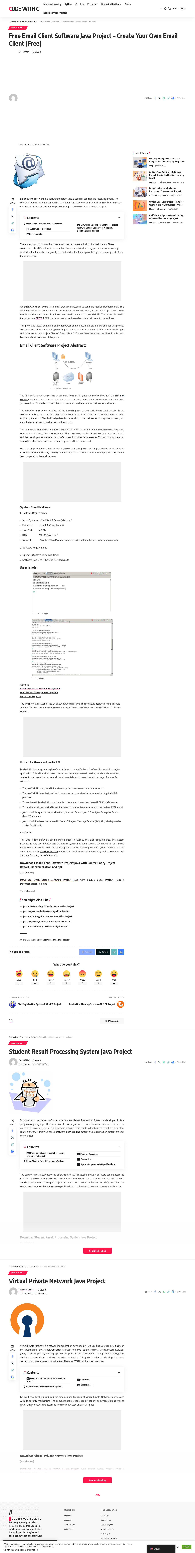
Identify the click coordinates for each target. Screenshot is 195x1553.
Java (54, 940)
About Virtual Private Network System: (44, 1386)
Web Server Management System (39, 692)
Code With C (24, 8)
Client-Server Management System (40, 688)
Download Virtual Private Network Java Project (46, 1380)
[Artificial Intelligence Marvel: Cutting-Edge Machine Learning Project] (140, 219)
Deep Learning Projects (158, 195)
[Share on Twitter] (159, 98)
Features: (84, 1379)
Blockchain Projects (157, 209)
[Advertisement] (36, 98)
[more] (161, 8)
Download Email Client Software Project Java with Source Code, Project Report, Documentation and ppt (97, 228)
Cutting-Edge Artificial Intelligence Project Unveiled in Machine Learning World (166, 175)
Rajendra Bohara (27, 1289)
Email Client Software (41, 940)
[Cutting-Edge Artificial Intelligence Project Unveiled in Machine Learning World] (140, 176)
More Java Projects (30, 696)
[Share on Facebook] (155, 98)
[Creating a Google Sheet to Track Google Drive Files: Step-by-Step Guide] (140, 162)
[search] (169, 8)
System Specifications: (40, 229)
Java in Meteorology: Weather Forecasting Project (48, 906)
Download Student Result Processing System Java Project (46, 1154)
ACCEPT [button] (186, 1547)
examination (100, 1131)
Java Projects (18, 28)
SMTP (39, 318)
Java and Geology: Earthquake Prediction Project (47, 916)
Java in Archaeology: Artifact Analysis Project (46, 926)
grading (76, 1131)
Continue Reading (97, 1250)
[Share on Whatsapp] (164, 98)
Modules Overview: (89, 1154)
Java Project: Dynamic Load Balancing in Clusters (47, 921)
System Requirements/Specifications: (98, 1164)
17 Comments (113, 1021)
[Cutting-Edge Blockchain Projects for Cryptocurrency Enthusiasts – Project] (140, 205)
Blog (151, 165)
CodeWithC (24, 51)
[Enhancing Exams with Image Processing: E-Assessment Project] (140, 192)
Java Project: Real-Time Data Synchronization (46, 911)
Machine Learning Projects (160, 182)
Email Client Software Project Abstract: (44, 223)
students (118, 1124)
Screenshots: (36, 234)
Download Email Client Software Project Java (49, 879)
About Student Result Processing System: (45, 1161)
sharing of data (49, 851)
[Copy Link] (168, 98)
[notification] (165, 8)
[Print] (173, 98)
